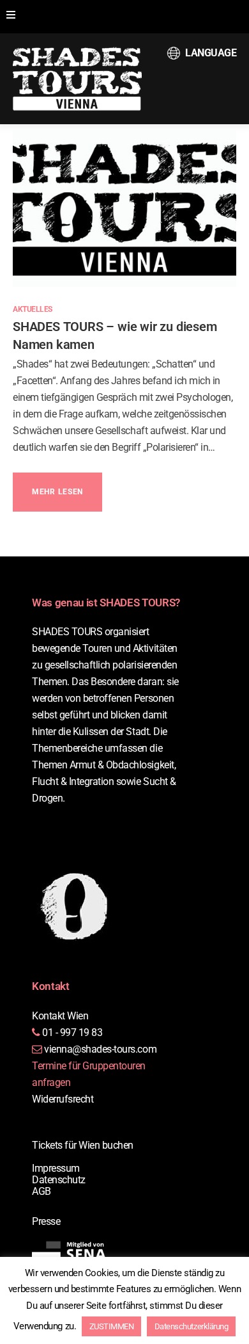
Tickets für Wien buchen (82, 1145)
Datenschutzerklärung (191, 1326)
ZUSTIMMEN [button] (111, 1326)
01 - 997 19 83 (72, 1032)
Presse (46, 1221)
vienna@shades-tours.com (100, 1049)
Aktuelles (32, 309)
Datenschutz (59, 1180)
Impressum (56, 1168)
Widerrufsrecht (62, 1099)
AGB (41, 1191)
